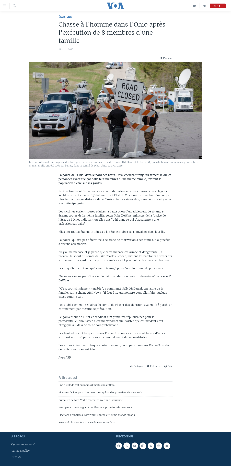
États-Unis (65, 17)
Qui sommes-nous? (23, 444)
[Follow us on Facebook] (119, 446)
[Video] (194, 5)
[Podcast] (159, 446)
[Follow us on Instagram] (143, 446)
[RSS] (151, 446)
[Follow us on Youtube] (135, 446)
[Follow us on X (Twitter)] (126, 446)
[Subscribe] (167, 446)
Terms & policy (20, 450)
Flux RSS (16, 457)
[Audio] (205, 5)
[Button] (166, 58)
